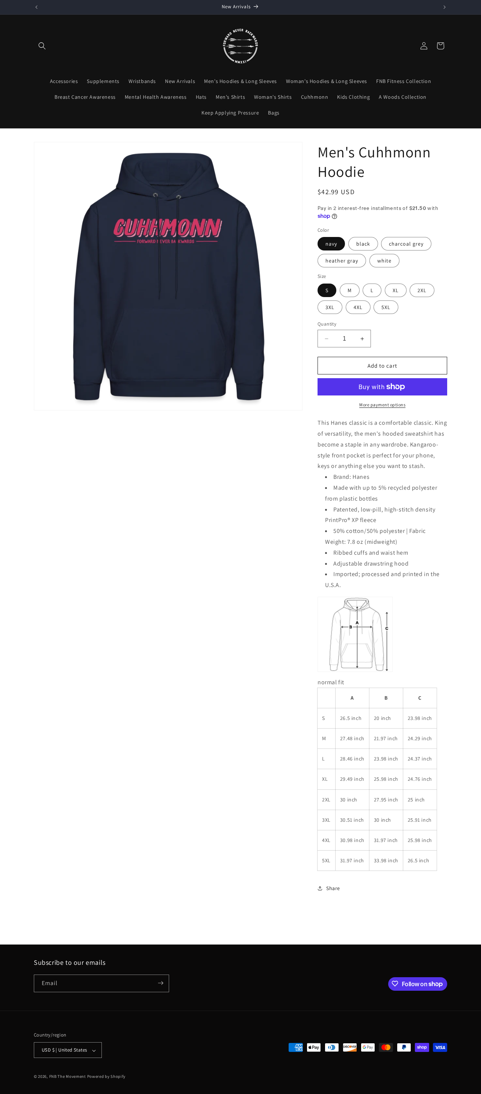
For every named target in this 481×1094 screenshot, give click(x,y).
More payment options (382, 404)
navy (331, 243)
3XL (329, 307)
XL (396, 290)
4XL (358, 307)
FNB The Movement (67, 1076)
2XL (422, 290)
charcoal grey (406, 243)
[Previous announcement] (36, 7)
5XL (385, 307)
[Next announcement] (444, 7)
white (384, 260)
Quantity (327, 324)
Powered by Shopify (106, 1076)
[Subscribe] (160, 983)
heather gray (341, 260)
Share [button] (333, 888)
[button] (42, 46)
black (363, 243)
